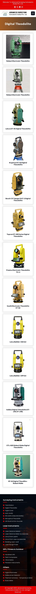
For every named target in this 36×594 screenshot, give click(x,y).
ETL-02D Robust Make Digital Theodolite (18, 446)
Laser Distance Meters (12, 531)
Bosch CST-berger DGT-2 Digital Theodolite (18, 199)
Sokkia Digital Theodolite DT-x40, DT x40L (18, 411)
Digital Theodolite (11, 508)
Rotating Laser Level (12, 542)
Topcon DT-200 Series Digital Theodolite (18, 235)
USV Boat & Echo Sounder (14, 521)
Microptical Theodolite (12, 519)
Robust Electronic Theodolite (18, 61)
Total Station (9, 505)
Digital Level (9, 511)
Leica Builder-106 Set (18, 342)
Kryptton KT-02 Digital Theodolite (18, 164)
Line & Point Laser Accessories (15, 539)
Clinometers (9, 560)
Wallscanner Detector (12, 575)
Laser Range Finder (11, 545)
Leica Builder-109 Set (18, 376)
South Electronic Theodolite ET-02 (18, 307)
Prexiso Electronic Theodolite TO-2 (18, 271)
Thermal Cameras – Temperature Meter (18, 578)
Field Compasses (11, 557)
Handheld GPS (10, 555)
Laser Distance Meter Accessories (16, 534)
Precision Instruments (12, 563)
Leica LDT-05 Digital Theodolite (18, 129)
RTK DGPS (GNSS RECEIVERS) (14, 516)
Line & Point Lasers (11, 537)
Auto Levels (9, 513)
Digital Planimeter (11, 572)
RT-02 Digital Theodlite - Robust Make (18, 482)
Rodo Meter (9, 581)
